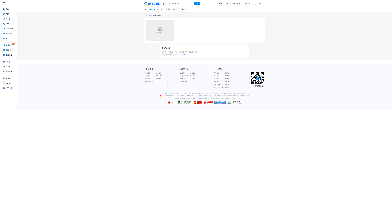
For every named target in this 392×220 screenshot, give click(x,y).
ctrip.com (180, 93)
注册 (227, 3)
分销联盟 (182, 73)
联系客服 (247, 3)
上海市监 (173, 102)
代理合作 (182, 78)
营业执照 (216, 81)
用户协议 (216, 78)
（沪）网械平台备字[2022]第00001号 (205, 95)
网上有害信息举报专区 (220, 102)
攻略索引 (158, 73)
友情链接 (192, 73)
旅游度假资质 (232, 95)
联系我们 (216, 76)
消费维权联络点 (229, 102)
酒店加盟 (192, 78)
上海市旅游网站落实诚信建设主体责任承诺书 (223, 99)
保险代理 (192, 76)
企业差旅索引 (149, 81)
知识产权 (227, 84)
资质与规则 (246, 95)
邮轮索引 (158, 78)
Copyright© (168, 93)
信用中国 (208, 102)
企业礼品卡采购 (184, 76)
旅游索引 (147, 78)
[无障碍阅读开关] (259, 4)
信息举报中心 (187, 102)
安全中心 (227, 81)
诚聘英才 (227, 76)
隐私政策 (227, 78)
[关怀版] (264, 4)
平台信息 (239, 95)
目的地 (158, 15)
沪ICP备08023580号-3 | (216, 93)
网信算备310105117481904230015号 (233, 93)
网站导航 (158, 76)
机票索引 (147, 76)
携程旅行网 (154, 3)
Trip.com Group (218, 87)
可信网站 (197, 102)
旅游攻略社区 (150, 15)
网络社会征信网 (181, 102)
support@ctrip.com (179, 54)
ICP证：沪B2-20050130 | (202, 93)
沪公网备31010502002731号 (170, 95)
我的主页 (185, 9)
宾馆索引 (147, 73)
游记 (162, 9)
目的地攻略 (153, 9)
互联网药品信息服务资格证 (186, 95)
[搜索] (197, 3)
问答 (168, 9)
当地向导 (175, 9)
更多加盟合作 (183, 81)
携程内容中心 (217, 84)
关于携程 (216, 73)
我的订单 (236, 3)
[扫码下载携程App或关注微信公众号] (255, 4)
